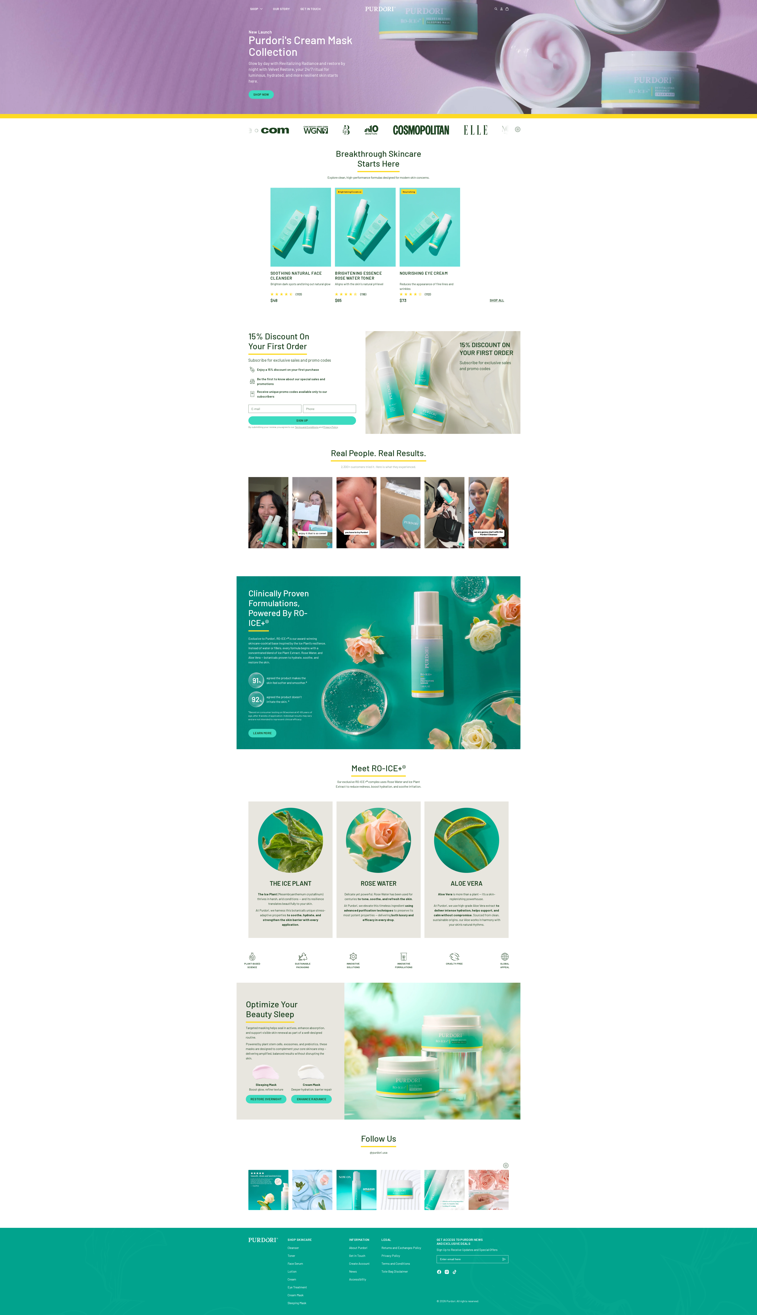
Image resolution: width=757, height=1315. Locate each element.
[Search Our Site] (496, 8)
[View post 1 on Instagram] (268, 1190)
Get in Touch (357, 1255)
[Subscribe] (504, 1259)
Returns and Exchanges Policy (401, 1248)
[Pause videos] (506, 1165)
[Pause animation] (517, 129)
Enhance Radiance (311, 1099)
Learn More (262, 733)
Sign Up (302, 420)
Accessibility (357, 1279)
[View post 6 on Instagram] (489, 1190)
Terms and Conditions (307, 427)
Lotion (292, 1271)
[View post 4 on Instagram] (400, 1190)
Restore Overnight (266, 1099)
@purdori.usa (378, 1152)
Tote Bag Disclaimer (394, 1271)
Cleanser (293, 1248)
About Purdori (358, 1248)
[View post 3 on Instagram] (357, 1190)
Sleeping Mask (297, 1303)
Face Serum (295, 1263)
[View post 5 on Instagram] (444, 1190)
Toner (291, 1255)
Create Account (359, 1263)
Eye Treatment (297, 1287)
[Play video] (284, 544)
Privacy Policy (330, 427)
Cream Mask (296, 1295)
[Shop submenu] (261, 9)
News (353, 1271)
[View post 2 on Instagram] (312, 1190)
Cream (292, 1279)
